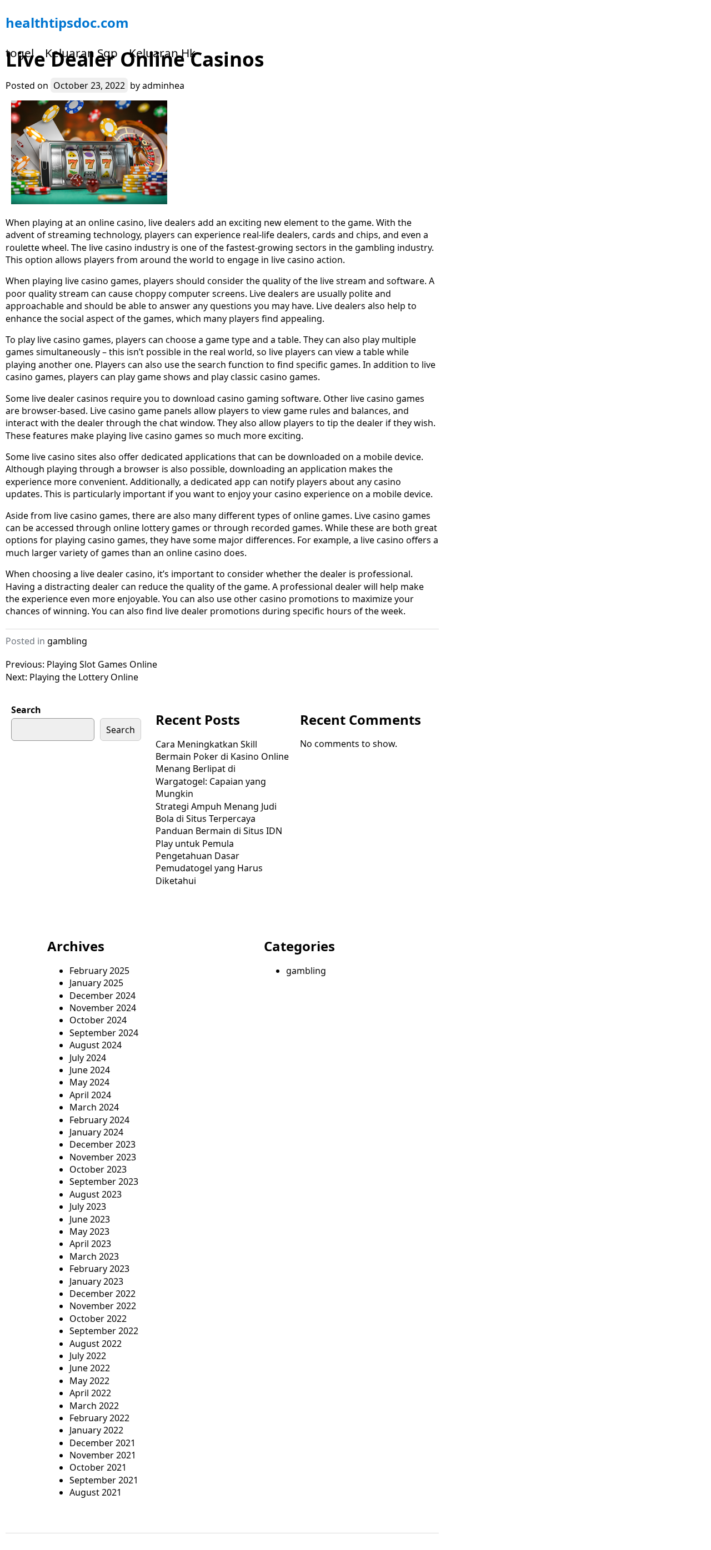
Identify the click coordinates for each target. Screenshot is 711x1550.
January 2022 (96, 1430)
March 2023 (94, 1256)
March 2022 (94, 1406)
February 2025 (99, 971)
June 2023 (89, 1219)
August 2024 (95, 1045)
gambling (67, 641)
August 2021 (95, 1492)
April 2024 (90, 1095)
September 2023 (103, 1181)
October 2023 (98, 1169)
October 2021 (98, 1467)
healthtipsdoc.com (67, 22)
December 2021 (102, 1443)
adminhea (163, 85)
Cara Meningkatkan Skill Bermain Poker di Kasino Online (222, 750)
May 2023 (89, 1231)
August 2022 (95, 1343)
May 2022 (89, 1381)
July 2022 (87, 1356)
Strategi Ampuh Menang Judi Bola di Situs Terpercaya (216, 812)
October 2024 (98, 1020)
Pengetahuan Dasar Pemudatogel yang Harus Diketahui (209, 868)
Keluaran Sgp (81, 52)
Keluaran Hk (162, 52)
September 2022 (103, 1331)
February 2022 (99, 1418)
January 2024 (96, 1132)
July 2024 (87, 1058)
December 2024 (102, 995)
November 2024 (102, 1008)
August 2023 (95, 1194)
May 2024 (89, 1082)
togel (20, 52)
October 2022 (98, 1318)
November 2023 (102, 1157)
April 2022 (90, 1393)
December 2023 (102, 1144)
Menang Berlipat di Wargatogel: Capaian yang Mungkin (211, 781)
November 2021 (102, 1455)
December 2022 (102, 1294)
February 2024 (99, 1120)
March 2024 (94, 1107)
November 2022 (102, 1306)
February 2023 (99, 1269)
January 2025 (96, 983)
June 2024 (89, 1070)
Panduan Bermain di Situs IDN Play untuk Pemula (219, 837)
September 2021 (103, 1480)
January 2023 (96, 1281)
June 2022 (89, 1368)
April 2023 (90, 1244)
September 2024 (103, 1033)
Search (26, 710)
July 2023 (87, 1206)
